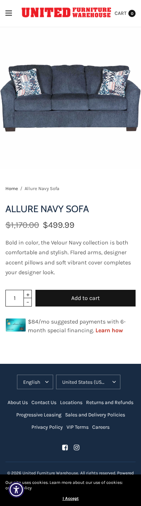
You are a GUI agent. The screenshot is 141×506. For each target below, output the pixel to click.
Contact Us (43, 402)
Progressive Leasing (38, 415)
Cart (121, 13)
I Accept (71, 498)
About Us (18, 402)
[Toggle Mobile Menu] (13, 13)
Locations (71, 402)
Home (11, 188)
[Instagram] (76, 447)
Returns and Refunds (109, 402)
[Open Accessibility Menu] (16, 490)
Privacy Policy (47, 427)
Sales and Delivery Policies (95, 415)
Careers (101, 427)
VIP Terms (78, 427)
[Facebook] (64, 447)
